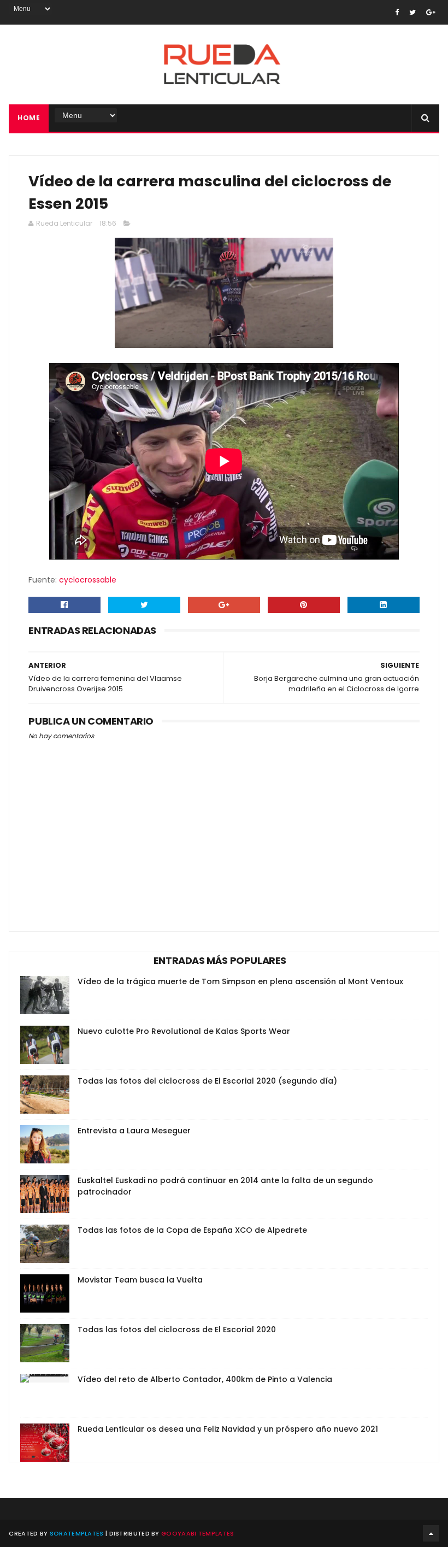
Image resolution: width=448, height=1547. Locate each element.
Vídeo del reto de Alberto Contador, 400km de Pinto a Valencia (205, 1379)
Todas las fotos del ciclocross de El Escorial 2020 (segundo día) (207, 1080)
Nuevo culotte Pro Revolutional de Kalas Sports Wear (184, 1031)
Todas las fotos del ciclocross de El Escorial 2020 (177, 1329)
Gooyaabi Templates (197, 1533)
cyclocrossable (87, 579)
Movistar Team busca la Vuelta (140, 1279)
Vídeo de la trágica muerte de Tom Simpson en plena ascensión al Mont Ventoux (240, 981)
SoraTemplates (77, 1533)
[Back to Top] (431, 1533)
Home (28, 117)
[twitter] (412, 12)
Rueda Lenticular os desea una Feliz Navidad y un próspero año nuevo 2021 (228, 1429)
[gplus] (430, 12)
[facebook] (397, 12)
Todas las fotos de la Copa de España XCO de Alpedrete (192, 1230)
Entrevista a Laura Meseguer (134, 1130)
